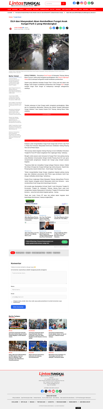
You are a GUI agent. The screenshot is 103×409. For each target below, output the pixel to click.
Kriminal (58, 9)
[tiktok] (92, 4)
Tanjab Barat (17, 17)
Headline (49, 252)
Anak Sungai (47, 75)
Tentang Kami (41, 402)
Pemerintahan (44, 9)
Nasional (15, 9)
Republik (85, 9)
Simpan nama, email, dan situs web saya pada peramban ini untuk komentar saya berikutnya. (37, 301)
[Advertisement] (47, 97)
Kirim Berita (56, 397)
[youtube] (85, 4)
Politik (52, 9)
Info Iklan (24, 402)
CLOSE (78, 408)
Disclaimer (15, 402)
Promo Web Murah (47, 397)
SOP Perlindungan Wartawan (83, 397)
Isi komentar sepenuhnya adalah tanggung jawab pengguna (29, 269)
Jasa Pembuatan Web (27, 397)
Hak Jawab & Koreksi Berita (67, 397)
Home (9, 9)
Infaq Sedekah (16, 397)
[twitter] (78, 4)
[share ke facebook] (54, 29)
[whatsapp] (89, 4)
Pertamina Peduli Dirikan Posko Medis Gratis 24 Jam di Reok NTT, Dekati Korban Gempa (32, 12)
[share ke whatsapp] (61, 29)
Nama (12, 286)
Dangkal (28, 252)
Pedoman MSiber (61, 402)
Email (12, 293)
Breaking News (20, 252)
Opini (80, 9)
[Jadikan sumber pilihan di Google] (51, 29)
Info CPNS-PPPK (66, 9)
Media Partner (37, 397)
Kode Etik (51, 402)
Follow (65, 242)
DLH (62, 84)
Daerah (21, 9)
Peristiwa (29, 9)
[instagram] (82, 4)
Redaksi (32, 402)
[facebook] (74, 4)
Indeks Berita (73, 402)
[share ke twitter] (57, 29)
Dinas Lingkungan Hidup (38, 252)
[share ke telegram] (64, 29)
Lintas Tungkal (18, 27)
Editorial (36, 9)
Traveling (93, 9)
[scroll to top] (98, 406)
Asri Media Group (85, 402)
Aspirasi (75, 9)
